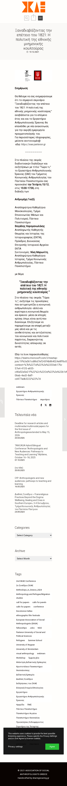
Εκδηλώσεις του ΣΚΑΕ (26, 683)
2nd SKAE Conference (26, 581)
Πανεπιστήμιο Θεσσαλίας (28, 718)
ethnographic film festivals (28, 615)
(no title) (19, 467)
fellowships (21, 628)
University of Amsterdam (27, 649)
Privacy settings (15, 746)
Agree (52, 746)
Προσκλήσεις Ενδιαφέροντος (30, 722)
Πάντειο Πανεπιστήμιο (26, 399)
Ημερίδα (20, 704)
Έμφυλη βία (34, 658)
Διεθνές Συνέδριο (24, 679)
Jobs (32, 628)
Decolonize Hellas (24, 611)
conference (39, 606)
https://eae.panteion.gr (33, 144)
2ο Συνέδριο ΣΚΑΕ (24, 585)
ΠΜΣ (29, 704)
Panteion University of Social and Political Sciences (30, 634)
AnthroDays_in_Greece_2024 (29, 590)
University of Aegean (25, 645)
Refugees (20, 640)
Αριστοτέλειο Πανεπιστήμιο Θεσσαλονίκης (29, 668)
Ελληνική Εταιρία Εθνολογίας (29, 688)
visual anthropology (25, 653)
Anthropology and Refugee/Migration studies (33, 596)
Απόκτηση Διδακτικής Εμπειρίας (31, 662)
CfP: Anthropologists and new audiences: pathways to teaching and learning (33, 481)
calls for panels (39, 602)
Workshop (20, 658)
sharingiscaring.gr (41, 778)
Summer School (35, 640)
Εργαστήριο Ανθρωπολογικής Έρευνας (30, 393)
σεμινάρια (45, 399)
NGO (40, 628)
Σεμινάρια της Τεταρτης (27, 726)
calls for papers (23, 606)
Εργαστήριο (21, 692)
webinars (20, 387)
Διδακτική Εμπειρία (25, 675)
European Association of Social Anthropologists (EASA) (30, 622)
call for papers (22, 602)
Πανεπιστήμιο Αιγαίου (26, 713)
